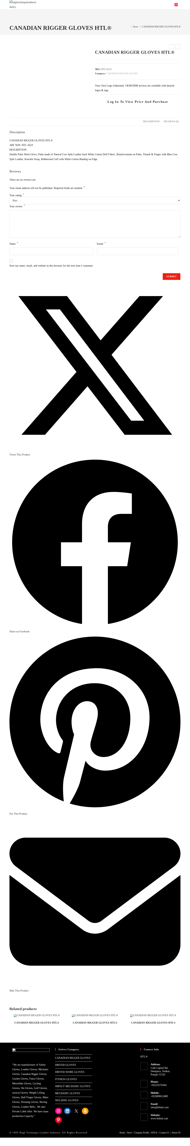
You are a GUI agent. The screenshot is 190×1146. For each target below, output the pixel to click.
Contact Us (164, 1132)
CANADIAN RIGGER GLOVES (122, 73)
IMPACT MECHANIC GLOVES (72, 1086)
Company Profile (141, 1132)
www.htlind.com (159, 1118)
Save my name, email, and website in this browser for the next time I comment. (51, 265)
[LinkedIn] (67, 1111)
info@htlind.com (160, 1107)
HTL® (154, 1132)
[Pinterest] (58, 1120)
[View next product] (178, 46)
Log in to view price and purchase (137, 102)
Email (101, 243)
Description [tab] (151, 121)
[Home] (129, 26)
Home (122, 1132)
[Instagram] (58, 1111)
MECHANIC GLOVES (67, 1093)
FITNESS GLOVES (66, 1079)
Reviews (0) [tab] (171, 121)
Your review (17, 206)
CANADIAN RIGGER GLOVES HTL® (161, 26)
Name (13, 243)
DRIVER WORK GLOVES (69, 1072)
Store (129, 1132)
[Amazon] (85, 1111)
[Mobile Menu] (179, 4)
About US (176, 1132)
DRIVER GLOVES (65, 1065)
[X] (76, 1111)
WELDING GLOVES (66, 1100)
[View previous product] (171, 46)
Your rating (16, 195)
